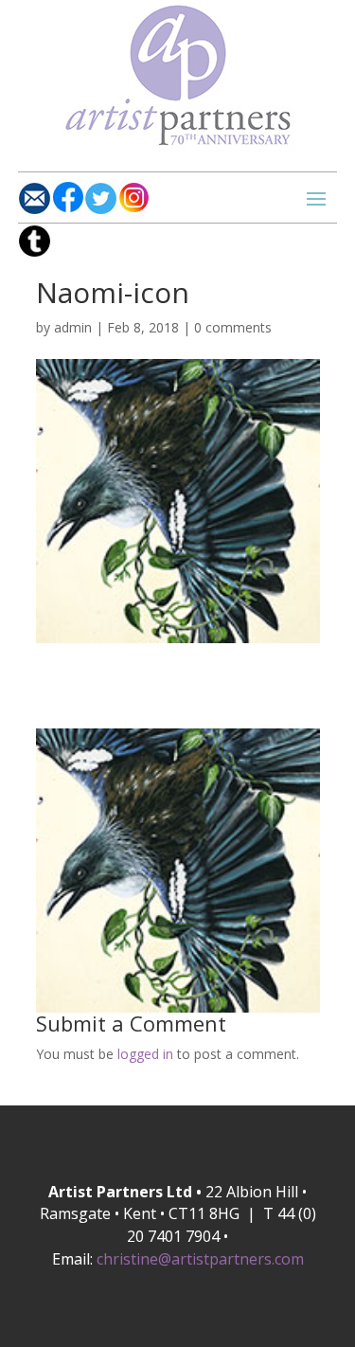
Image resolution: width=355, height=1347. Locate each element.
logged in (145, 1054)
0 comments (233, 327)
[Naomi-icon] (178, 631)
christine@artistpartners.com (200, 1258)
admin (73, 327)
